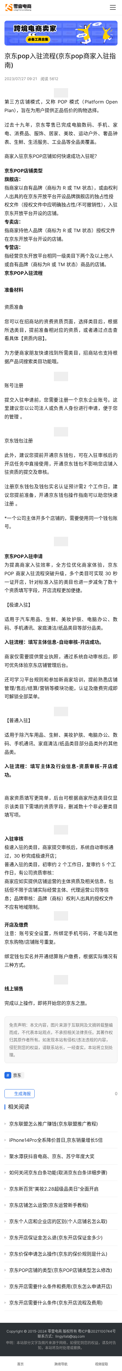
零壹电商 (55, 1331)
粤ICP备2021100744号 (97, 1331)
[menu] (113, 7)
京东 (17, 1075)
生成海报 (22, 1093)
